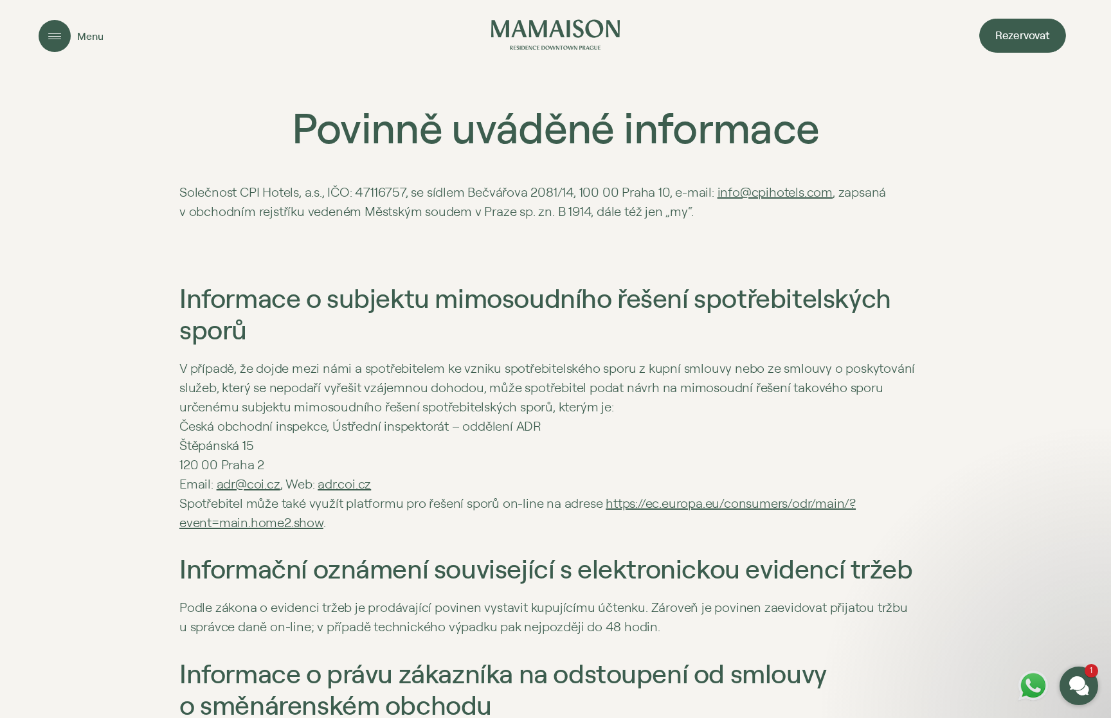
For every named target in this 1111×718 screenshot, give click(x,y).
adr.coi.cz (344, 484)
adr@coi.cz (248, 484)
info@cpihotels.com (775, 192)
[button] (1001, 563)
